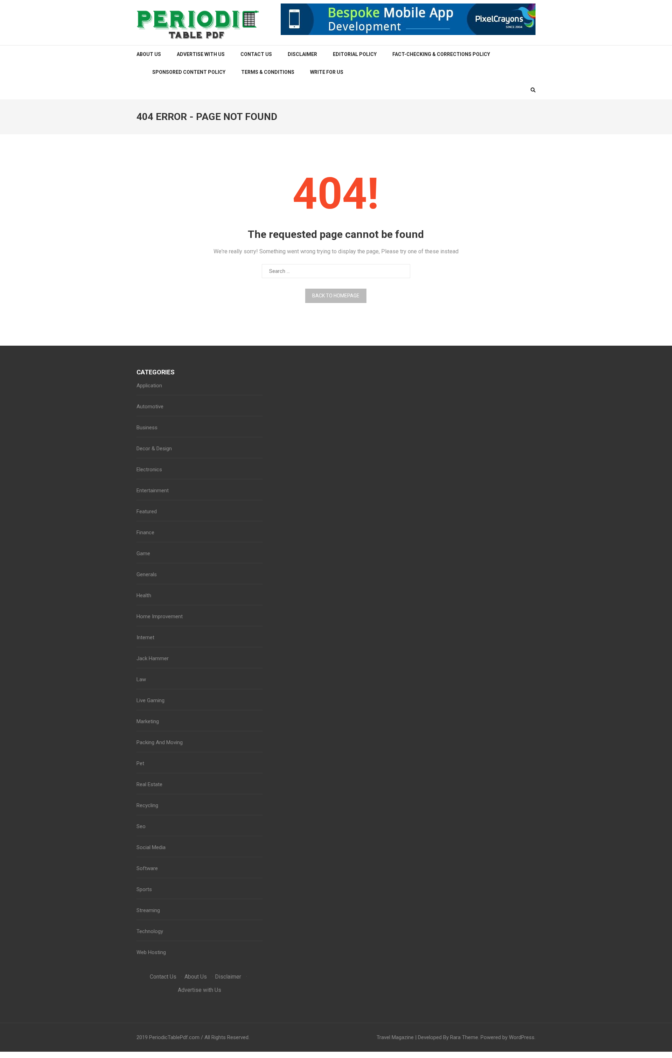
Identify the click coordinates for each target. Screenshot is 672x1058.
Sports (144, 889)
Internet (145, 637)
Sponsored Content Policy (188, 72)
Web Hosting (151, 952)
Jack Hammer (152, 658)
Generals (146, 574)
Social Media (151, 847)
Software (147, 868)
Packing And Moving (159, 742)
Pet (140, 763)
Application (149, 385)
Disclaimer (302, 54)
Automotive (149, 406)
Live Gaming (150, 700)
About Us (148, 54)
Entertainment (152, 490)
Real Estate (149, 784)
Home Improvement (159, 616)
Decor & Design (154, 448)
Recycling (147, 805)
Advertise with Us (201, 54)
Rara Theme (464, 1037)
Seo (141, 826)
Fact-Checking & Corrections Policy (441, 54)
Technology (149, 931)
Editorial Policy (355, 54)
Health (143, 595)
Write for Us (326, 72)
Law (141, 679)
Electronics (149, 469)
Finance (145, 532)
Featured (146, 511)
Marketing (147, 721)
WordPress (521, 1037)
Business (147, 427)
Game (143, 553)
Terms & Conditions (267, 72)
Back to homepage (335, 295)
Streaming (148, 910)
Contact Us (256, 54)
